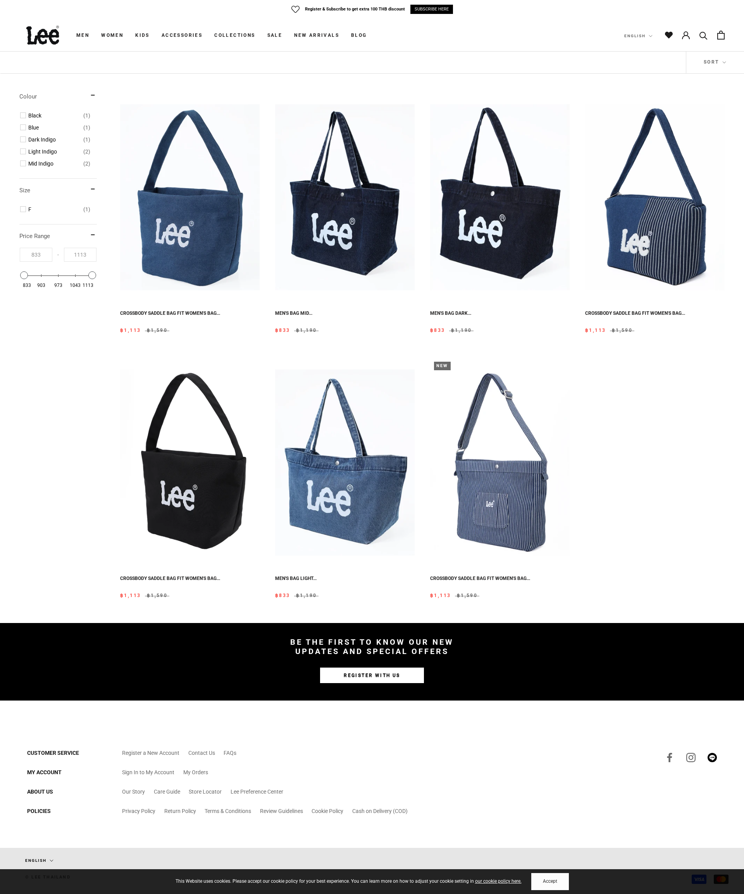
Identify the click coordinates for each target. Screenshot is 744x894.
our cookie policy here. (498, 881)
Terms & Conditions (228, 811)
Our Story (133, 792)
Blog (359, 35)
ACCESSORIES (182, 35)
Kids (142, 35)
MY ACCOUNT (44, 772)
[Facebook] (669, 757)
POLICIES (39, 811)
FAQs (230, 753)
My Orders (195, 772)
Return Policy (180, 811)
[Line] (712, 757)
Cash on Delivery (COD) (380, 811)
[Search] (703, 35)
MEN (82, 35)
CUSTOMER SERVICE (53, 753)
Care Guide (167, 792)
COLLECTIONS (234, 35)
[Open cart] (721, 35)
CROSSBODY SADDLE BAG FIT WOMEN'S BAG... (170, 313)
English (635, 36)
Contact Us (201, 753)
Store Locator (205, 792)
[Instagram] (691, 757)
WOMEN (112, 35)
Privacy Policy (138, 811)
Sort (712, 62)
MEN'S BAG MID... (293, 313)
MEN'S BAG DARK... (450, 313)
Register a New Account (150, 753)
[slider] (24, 275)
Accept (550, 881)
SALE (274, 35)
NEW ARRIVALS (316, 35)
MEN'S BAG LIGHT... (296, 578)
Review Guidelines (281, 811)
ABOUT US (40, 792)
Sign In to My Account (148, 772)
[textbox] (36, 255)
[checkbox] (59, 115)
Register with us (372, 675)
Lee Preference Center (257, 792)
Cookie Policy (327, 811)
